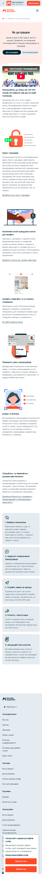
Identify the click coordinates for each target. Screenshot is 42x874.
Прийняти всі (21, 869)
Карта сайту (7, 756)
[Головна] (3, 19)
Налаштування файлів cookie (16, 855)
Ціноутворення (8, 774)
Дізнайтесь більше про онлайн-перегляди (19, 260)
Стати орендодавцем (11, 825)
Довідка (5, 797)
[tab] (12, 52)
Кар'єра (5, 725)
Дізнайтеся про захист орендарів (16, 195)
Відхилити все (21, 861)
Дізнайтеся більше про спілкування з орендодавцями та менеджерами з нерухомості (17, 499)
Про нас (5, 720)
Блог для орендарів (10, 784)
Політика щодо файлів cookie (11, 749)
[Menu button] (37, 10)
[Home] (9, 10)
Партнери (6, 730)
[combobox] (10, 706)
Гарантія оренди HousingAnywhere (9, 831)
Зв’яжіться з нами (9, 802)
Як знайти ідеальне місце (12, 322)
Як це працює (8, 769)
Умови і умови (8, 735)
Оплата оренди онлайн (11, 779)
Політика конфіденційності (9, 741)
